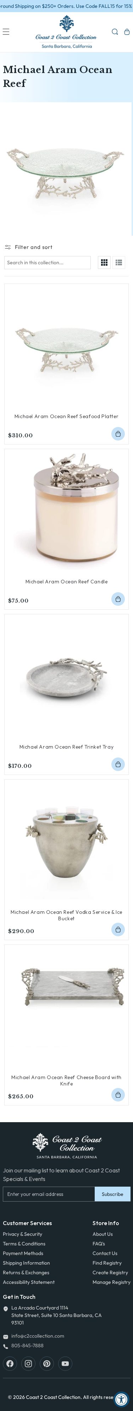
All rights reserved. (104, 1397)
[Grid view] (104, 262)
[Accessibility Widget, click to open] (121, 1399)
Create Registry (110, 1272)
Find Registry (107, 1263)
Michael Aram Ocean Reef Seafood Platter (66, 416)
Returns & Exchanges (26, 1272)
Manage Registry (112, 1282)
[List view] (118, 262)
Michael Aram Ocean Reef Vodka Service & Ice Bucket (66, 915)
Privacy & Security (22, 1234)
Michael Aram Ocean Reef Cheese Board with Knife (66, 1080)
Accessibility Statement (29, 1282)
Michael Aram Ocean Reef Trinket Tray (67, 747)
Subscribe (112, 1194)
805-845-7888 (27, 1345)
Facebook (10, 1364)
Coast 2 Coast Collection (53, 1397)
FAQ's (99, 1243)
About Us (103, 1234)
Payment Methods (23, 1253)
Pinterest (47, 1364)
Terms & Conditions (24, 1243)
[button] (6, 32)
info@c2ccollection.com (37, 1336)
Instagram (28, 1364)
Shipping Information (26, 1263)
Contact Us (105, 1253)
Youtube (65, 1364)
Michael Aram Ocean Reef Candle (67, 581)
